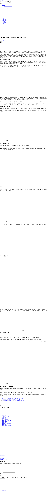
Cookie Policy (4, 490)
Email (1, 473)
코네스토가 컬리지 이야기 (8, 16)
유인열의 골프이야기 (7, 15)
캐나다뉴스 (4, 18)
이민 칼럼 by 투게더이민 (8, 6)
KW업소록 (4, 22)
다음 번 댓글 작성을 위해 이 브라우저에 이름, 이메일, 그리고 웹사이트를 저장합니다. (15, 477)
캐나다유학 (4, 19)
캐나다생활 (4, 20)
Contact (3, 23)
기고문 (5, 17)
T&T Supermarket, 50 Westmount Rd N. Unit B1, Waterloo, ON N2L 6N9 (13, 400)
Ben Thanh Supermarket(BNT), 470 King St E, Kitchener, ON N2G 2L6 (13, 398)
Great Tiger (2, 0)
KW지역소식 (4, 21)
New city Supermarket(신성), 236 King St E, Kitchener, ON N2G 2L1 (12, 399)
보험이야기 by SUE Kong (8, 7)
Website (1, 475)
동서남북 (3, 5)
